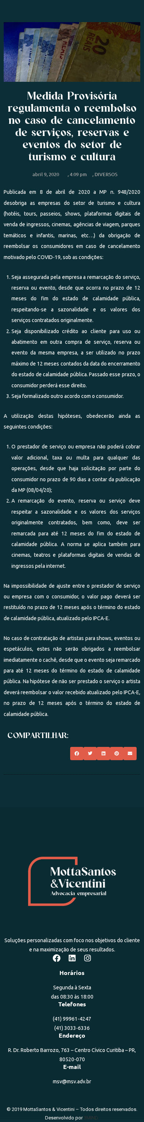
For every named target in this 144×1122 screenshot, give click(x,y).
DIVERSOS (106, 174)
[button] (76, 753)
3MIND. (91, 1118)
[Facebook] (56, 958)
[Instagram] (87, 958)
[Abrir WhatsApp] (125, 1103)
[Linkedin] (72, 958)
